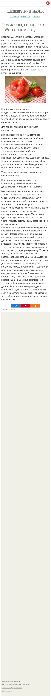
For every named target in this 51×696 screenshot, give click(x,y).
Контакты (5, 684)
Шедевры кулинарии (25, 11)
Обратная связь (7, 691)
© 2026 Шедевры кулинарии (11, 681)
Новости (25, 16)
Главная (14, 16)
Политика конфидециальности (12, 688)
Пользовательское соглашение (19, 684)
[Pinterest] (25, 306)
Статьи (36, 16)
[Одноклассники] (35, 306)
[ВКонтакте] (16, 306)
